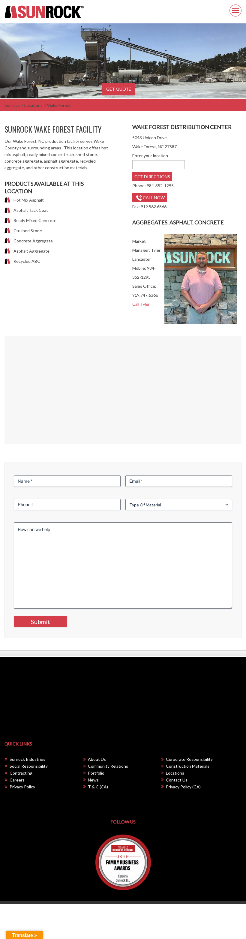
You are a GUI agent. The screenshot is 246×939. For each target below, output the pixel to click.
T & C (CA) (98, 786)
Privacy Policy (22, 786)
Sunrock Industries (27, 759)
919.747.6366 (145, 295)
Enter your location (150, 155)
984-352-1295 (160, 185)
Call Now (154, 197)
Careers (17, 779)
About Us (97, 759)
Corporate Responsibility (189, 759)
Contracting (21, 773)
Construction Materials (187, 766)
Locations (175, 773)
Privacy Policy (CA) (183, 786)
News (93, 779)
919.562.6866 (153, 206)
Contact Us (177, 779)
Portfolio (96, 773)
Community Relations (108, 766)
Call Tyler (141, 304)
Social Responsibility (29, 766)
